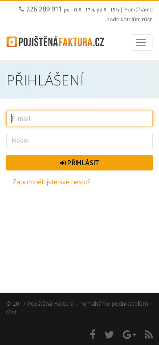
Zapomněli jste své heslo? (51, 181)
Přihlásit (82, 162)
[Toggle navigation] (141, 42)
